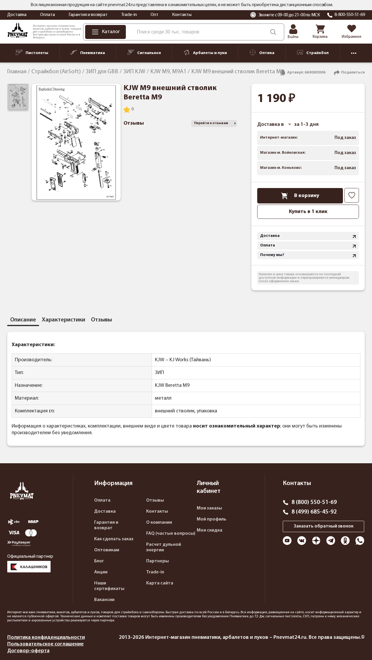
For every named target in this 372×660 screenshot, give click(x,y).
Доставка (16, 14)
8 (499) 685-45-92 (314, 512)
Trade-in (129, 14)
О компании (159, 522)
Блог (99, 561)
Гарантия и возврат (88, 14)
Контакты (182, 14)
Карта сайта (159, 583)
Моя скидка (209, 530)
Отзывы (155, 500)
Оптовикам (106, 550)
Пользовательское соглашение (45, 644)
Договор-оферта (28, 651)
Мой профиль (211, 519)
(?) (51, 411)
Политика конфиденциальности (46, 637)
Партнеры (157, 561)
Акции (101, 572)
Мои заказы (209, 508)
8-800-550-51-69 (350, 14)
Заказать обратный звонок (323, 526)
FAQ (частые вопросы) (170, 533)
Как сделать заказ (113, 539)
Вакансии (104, 600)
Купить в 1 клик (308, 211)
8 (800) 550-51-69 (314, 502)
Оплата (47, 14)
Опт (154, 14)
